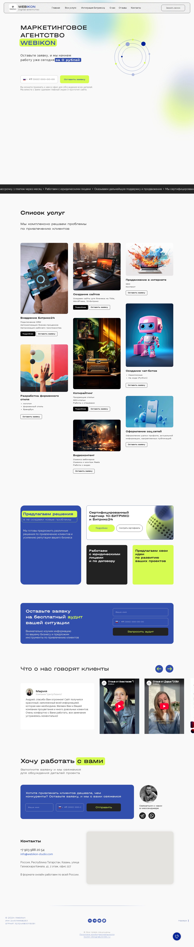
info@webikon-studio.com (36, 854)
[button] (173, 8)
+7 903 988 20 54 (32, 850)
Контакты (136, 8)
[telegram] (95, 921)
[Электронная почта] (99, 921)
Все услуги (70, 8)
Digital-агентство (28, 9)
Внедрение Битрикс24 (37, 317)
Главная (56, 8)
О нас (112, 8)
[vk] (90, 921)
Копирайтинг (83, 393)
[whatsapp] (104, 921)
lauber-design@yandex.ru (97, 937)
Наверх (182, 920)
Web (27, 7)
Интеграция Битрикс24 (93, 8)
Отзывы (123, 8)
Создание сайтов (86, 294)
